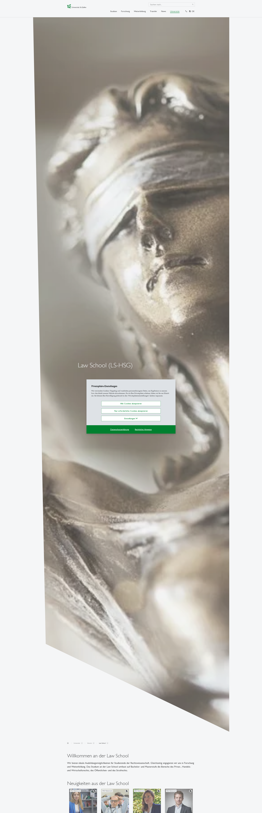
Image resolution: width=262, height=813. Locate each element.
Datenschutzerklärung (119, 429)
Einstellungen (130, 418)
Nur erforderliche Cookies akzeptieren (131, 411)
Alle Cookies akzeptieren (131, 403)
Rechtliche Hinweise (143, 429)
